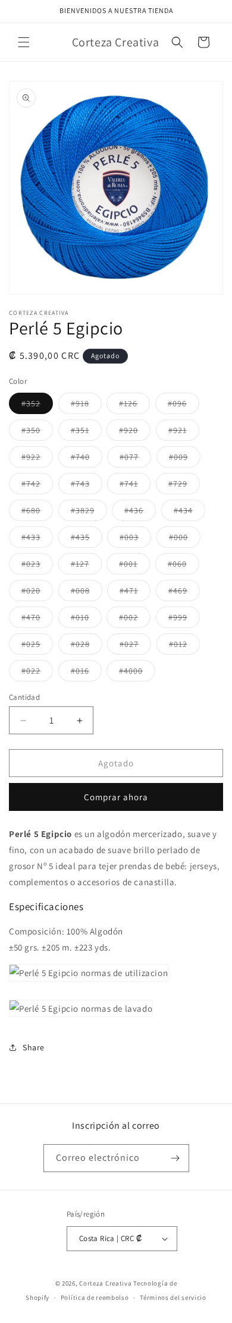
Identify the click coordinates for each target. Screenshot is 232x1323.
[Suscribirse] (175, 1158)
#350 (37, 432)
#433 (37, 539)
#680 (37, 512)
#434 (189, 512)
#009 (184, 459)
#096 (183, 405)
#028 (86, 646)
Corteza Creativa (105, 1283)
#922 (37, 459)
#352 (37, 405)
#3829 (89, 512)
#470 (37, 619)
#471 (135, 593)
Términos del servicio (173, 1297)
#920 (135, 432)
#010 (86, 619)
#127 (86, 566)
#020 (37, 593)
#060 (183, 566)
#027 (135, 646)
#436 (140, 512)
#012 (184, 646)
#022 (37, 673)
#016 (86, 673)
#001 (134, 566)
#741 (135, 486)
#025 (37, 646)
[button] (24, 42)
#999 (184, 619)
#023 (37, 566)
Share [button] (34, 1047)
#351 (86, 432)
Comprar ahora (116, 797)
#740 (86, 459)
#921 (183, 432)
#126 (134, 405)
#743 (86, 486)
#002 (135, 619)
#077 (135, 459)
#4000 (137, 673)
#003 (135, 539)
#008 (86, 593)
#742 (37, 486)
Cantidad (24, 697)
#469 (184, 593)
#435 (86, 539)
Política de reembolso (95, 1297)
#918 (86, 405)
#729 (184, 486)
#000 (184, 539)
